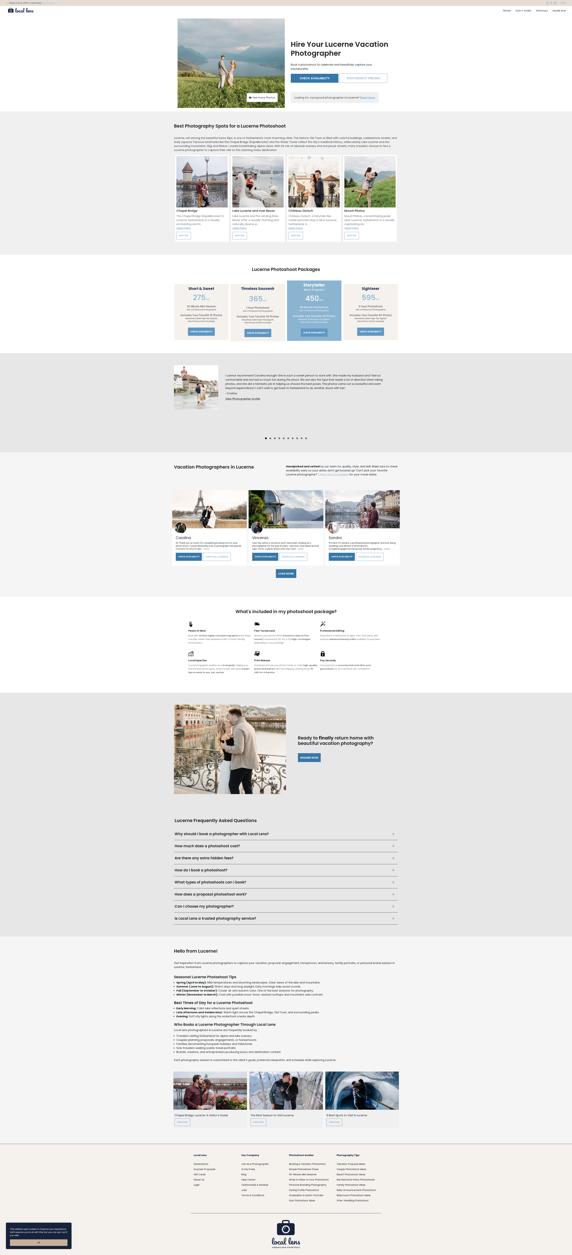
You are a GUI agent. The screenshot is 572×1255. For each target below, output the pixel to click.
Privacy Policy (27, 1235)
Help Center (248, 1179)
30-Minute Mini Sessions (303, 1174)
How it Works (523, 10)
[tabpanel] (286, 400)
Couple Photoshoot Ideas (351, 1169)
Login (563, 2)
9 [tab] (301, 438)
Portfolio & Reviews (217, 556)
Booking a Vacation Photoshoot (307, 1164)
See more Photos (263, 97)
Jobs (244, 1190)
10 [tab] (306, 438)
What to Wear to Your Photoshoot (309, 1179)
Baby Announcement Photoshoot (356, 1190)
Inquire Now (559, 10)
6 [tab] (288, 438)
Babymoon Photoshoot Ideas (354, 1195)
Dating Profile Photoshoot (304, 1190)
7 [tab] (292, 438)
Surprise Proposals (204, 1169)
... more (205, 548)
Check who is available (333, 474)
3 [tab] (274, 438)
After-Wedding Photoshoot (353, 1200)
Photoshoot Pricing (363, 78)
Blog (243, 1174)
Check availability (315, 78)
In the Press (248, 1169)
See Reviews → (49, 2)
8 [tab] (297, 438)
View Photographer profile (242, 399)
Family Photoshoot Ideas (351, 1185)
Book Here (183, 235)
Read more (367, 97)
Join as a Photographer (255, 1164)
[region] (39, 1236)
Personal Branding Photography (307, 1185)
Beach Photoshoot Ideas (351, 1174)
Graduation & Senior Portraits (306, 1195)
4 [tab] (279, 438)
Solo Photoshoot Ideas (302, 1200)
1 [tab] (265, 438)
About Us (199, 1179)
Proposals (542, 10)
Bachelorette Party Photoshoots (356, 1179)
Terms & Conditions (252, 1195)
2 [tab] (270, 438)
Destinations (201, 1164)
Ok (38, 1242)
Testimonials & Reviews (254, 1185)
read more (183, 228)
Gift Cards (200, 1174)
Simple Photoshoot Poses (304, 1169)
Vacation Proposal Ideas (351, 1164)
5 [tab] (283, 438)
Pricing (507, 10)
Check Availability (188, 556)
